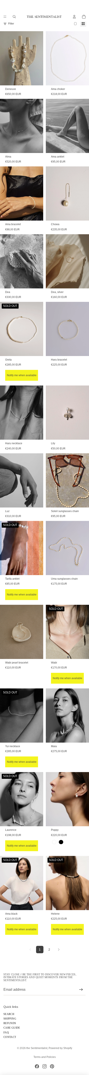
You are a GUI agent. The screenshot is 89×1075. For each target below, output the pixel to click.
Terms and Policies (44, 1057)
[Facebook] (37, 1066)
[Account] (74, 16)
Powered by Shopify (60, 1048)
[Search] (14, 16)
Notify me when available (22, 375)
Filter (11, 23)
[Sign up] (81, 989)
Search (8, 1014)
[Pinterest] (52, 1066)
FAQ (6, 1032)
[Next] (59, 949)
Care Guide (11, 1027)
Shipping (9, 1018)
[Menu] (5, 17)
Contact (9, 1037)
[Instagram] (44, 1066)
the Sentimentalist (36, 1048)
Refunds (9, 1023)
